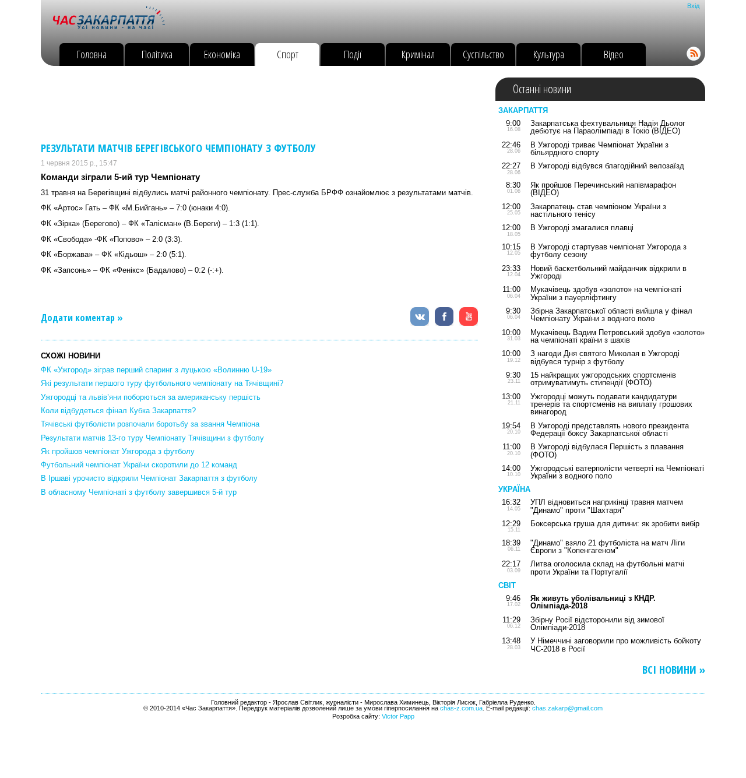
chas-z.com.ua (461, 708)
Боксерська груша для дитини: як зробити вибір (614, 523)
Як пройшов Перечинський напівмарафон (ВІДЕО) (603, 189)
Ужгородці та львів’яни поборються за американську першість (151, 397)
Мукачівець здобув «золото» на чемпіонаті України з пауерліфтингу (605, 293)
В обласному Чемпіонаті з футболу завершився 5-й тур (139, 492)
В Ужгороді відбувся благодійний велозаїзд (607, 165)
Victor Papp (398, 716)
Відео (614, 54)
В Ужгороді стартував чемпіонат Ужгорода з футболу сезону (608, 250)
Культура (548, 54)
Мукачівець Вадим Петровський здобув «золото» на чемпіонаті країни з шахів (617, 336)
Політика (157, 54)
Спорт (287, 54)
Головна (92, 54)
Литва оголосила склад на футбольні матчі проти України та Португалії (607, 567)
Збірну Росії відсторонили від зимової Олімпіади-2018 (597, 623)
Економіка (222, 54)
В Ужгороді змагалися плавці (582, 227)
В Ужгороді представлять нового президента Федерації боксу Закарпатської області (609, 429)
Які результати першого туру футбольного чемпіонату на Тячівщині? (162, 383)
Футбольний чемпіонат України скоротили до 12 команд (139, 465)
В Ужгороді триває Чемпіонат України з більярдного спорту (599, 148)
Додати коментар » (82, 317)
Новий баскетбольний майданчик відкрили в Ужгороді (608, 272)
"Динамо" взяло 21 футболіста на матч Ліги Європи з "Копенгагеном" (607, 546)
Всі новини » (673, 669)
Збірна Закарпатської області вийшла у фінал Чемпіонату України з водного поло (611, 315)
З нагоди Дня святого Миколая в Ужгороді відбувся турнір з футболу (605, 357)
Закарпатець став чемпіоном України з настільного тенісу (598, 210)
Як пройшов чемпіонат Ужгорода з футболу (118, 451)
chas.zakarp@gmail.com (567, 708)
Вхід (693, 5)
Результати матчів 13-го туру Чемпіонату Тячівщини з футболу (152, 438)
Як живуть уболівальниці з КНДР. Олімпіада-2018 (593, 602)
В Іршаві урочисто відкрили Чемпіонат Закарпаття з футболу (149, 478)
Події (353, 54)
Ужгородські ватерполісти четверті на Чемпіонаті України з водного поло (617, 472)
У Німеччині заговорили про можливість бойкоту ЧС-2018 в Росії (615, 644)
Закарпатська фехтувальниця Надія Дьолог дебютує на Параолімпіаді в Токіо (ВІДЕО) (607, 127)
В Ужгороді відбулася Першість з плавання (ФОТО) (607, 450)
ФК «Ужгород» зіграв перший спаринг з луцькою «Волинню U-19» (156, 370)
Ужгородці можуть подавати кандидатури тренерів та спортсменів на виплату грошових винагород (611, 404)
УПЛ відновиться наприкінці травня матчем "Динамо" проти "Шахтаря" (606, 506)
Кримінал (418, 54)
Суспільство (483, 54)
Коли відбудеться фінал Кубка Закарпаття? (118, 410)
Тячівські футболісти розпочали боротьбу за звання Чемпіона (150, 424)
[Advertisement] (253, 104)
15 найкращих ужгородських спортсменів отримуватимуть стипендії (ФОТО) (603, 379)
